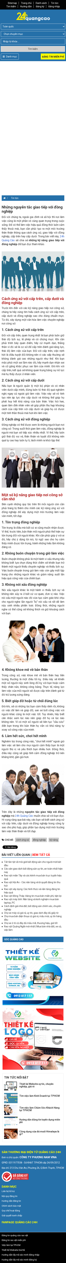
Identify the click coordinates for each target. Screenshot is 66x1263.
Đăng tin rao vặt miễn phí (14, 1240)
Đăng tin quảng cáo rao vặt (15, 1235)
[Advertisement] (33, 94)
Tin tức (54, 3)
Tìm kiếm (11, 6)
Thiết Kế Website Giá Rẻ (13, 1250)
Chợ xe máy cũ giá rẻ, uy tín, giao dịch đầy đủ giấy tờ (31, 913)
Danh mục (11, 56)
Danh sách (41, 3)
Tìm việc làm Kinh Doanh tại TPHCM (39, 1095)
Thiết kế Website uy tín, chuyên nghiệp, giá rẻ (36, 1085)
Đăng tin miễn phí (53, 56)
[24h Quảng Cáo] (33, 16)
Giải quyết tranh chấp (12, 1215)
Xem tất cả (41, 854)
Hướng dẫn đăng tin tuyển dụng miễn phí (39, 1121)
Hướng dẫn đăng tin (11, 1201)
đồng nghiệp (39, 839)
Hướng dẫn (26, 6)
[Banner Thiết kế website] (33, 974)
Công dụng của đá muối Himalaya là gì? (39, 1132)
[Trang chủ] (4, 198)
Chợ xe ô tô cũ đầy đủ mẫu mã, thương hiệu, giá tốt (31, 923)
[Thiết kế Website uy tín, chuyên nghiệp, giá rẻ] (11, 1086)
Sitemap (12, 3)
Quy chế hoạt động (11, 1210)
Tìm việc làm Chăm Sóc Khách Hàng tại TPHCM (39, 1109)
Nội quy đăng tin (9, 1196)
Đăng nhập (54, 6)
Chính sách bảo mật (11, 1206)
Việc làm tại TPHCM (11, 1245)
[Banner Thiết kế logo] (33, 1039)
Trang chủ (26, 3)
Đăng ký (40, 6)
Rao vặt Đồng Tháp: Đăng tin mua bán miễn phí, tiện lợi (32, 896)
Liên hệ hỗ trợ (8, 1191)
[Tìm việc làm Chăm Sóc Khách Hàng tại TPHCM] (11, 1110)
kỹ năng (54, 839)
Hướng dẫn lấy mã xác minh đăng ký (19, 1259)
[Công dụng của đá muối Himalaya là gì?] (11, 1134)
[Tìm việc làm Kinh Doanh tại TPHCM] (11, 1098)
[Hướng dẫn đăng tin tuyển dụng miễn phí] (11, 1122)
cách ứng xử (22, 839)
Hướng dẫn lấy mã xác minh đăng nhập (20, 1254)
